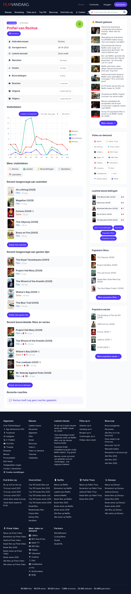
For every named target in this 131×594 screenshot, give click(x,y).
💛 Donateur (14, 33)
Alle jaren (65, 114)
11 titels (62, 76)
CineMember (101, 173)
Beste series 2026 (61, 510)
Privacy (81, 4)
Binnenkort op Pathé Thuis (90, 488)
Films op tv (84, 421)
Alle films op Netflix (62, 513)
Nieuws (6, 454)
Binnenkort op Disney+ (114, 488)
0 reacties (64, 83)
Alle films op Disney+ (113, 510)
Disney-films (34, 517)
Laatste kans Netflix (62, 492)
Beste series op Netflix (63, 506)
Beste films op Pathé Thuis (90, 495)
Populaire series (108, 238)
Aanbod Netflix (60, 495)
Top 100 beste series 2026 (40, 503)
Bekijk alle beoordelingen (20, 385)
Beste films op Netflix (63, 499)
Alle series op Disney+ (114, 513)
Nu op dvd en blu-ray (12, 485)
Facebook (10, 433)
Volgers (16, 98)
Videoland (113, 163)
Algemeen (33, 433)
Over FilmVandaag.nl (11, 425)
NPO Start (114, 152)
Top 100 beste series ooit (39, 495)
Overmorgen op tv (87, 436)
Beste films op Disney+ (114, 495)
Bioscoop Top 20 (112, 445)
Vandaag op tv (85, 429)
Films (31, 436)
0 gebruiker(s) (65, 91)
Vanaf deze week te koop (14, 499)
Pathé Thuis (113, 141)
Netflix (99, 141)
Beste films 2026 (61, 503)
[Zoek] (124, 12)
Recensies (33, 429)
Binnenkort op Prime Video (14, 537)
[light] (89, 12)
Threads (9, 447)
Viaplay (99, 163)
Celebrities (33, 458)
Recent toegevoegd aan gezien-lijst (28, 251)
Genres (13, 169)
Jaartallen (15, 174)
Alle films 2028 (111, 463)
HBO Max (114, 157)
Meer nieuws (107, 123)
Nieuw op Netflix (61, 485)
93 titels (63, 68)
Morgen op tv (85, 433)
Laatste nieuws (35, 425)
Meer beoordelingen (103, 228)
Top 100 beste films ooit (39, 485)
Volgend (16, 91)
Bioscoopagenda (112, 425)
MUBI (116, 179)
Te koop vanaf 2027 (12, 495)
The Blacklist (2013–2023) (107, 220)
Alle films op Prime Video (13, 561)
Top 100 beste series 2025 (40, 499)
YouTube (10, 443)
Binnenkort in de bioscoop (116, 452)
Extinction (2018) (103, 203)
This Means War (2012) (106, 197)
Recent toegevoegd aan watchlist (27, 181)
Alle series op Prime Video (14, 564)
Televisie (32, 454)
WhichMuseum (60, 533)
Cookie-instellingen (15, 472)
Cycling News (60, 537)
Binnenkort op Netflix (63, 488)
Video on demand (36, 451)
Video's (32, 447)
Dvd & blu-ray (10, 480)
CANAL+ (99, 152)
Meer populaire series (107, 356)
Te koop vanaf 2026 (12, 492)
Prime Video (114, 147)
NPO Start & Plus (38, 539)
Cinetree (99, 168)
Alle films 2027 (111, 460)
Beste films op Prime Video (14, 544)
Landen (28, 169)
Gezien (15, 68)
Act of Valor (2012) (104, 214)
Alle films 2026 (111, 456)
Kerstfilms (33, 520)
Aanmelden (120, 4)
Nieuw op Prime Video (12, 533)
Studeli (57, 540)
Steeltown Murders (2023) (107, 208)
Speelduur (64, 169)
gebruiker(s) (65, 99)
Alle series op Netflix (63, 517)
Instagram (10, 436)
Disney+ (99, 147)
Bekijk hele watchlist (17, 245)
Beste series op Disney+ (115, 503)
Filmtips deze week (87, 440)
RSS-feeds (8, 461)
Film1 (112, 168)
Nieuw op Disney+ (112, 485)
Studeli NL (58, 544)
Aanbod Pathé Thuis (88, 492)
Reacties (16, 83)
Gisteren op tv (85, 425)
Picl (115, 173)
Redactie (7, 451)
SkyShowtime (101, 179)
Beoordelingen (19, 75)
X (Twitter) (10, 440)
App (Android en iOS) (15, 429)
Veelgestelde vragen (12, 465)
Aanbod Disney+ (112, 492)
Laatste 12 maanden (29, 114)
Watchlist (16, 60)
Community (94, 4)
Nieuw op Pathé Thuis (88, 485)
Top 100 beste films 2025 (39, 488)
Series (31, 440)
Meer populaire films (107, 297)
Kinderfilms (33, 506)
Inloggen (107, 4)
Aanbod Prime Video (12, 540)
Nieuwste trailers (112, 449)
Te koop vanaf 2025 (12, 488)
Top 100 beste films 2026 (39, 492)
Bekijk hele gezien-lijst (18, 315)
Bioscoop (33, 443)
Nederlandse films (36, 510)
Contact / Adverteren (12, 468)
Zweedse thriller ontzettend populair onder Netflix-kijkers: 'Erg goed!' (65, 449)
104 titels (63, 60)
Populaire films (108, 233)
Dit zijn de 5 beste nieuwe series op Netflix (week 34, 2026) (65, 428)
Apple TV (100, 157)
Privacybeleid (9, 458)
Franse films (34, 513)
